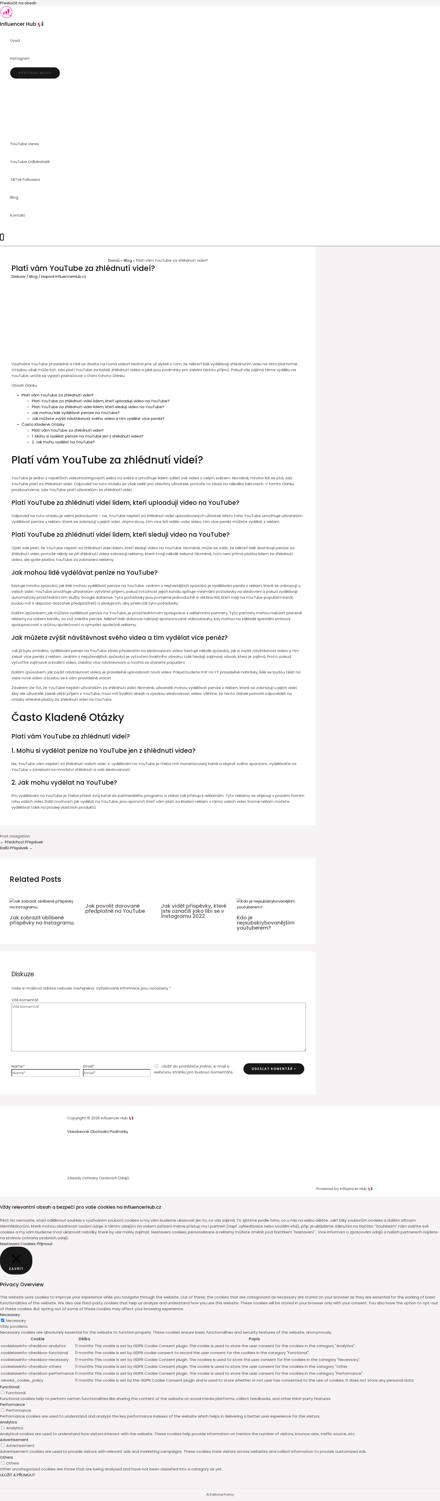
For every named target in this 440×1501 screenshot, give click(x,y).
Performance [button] (12, 1404)
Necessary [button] (10, 1314)
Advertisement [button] (14, 1439)
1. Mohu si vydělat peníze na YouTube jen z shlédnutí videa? (87, 436)
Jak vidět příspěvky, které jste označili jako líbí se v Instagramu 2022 (193, 911)
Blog (33, 276)
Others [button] (6, 1457)
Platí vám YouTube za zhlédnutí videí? (57, 395)
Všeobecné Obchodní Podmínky (97, 1131)
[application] (32, 58)
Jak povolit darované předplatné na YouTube (115, 908)
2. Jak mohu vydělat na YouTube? (63, 442)
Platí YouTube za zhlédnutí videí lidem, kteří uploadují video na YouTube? (101, 401)
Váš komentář (24, 1000)
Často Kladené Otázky (43, 424)
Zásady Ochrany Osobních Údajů (98, 1178)
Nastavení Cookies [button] (18, 1243)
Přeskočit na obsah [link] (18, 3)
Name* (18, 1066)
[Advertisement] (157, 317)
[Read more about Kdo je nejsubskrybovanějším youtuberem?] (271, 907)
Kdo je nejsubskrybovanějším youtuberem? (266, 922)
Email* (88, 1066)
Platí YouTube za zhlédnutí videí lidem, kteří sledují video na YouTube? (98, 406)
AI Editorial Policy (220, 1494)
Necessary (16, 1320)
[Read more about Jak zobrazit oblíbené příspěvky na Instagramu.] (44, 907)
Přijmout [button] (45, 1243)
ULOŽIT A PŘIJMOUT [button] (17, 1475)
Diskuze (18, 276)
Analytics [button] (8, 1422)
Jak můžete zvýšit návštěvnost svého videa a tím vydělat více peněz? (98, 418)
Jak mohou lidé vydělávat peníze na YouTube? (76, 412)
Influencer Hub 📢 (22, 24)
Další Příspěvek (16, 847)
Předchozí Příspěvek (21, 842)
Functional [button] (9, 1387)
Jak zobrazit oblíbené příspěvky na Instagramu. (42, 920)
